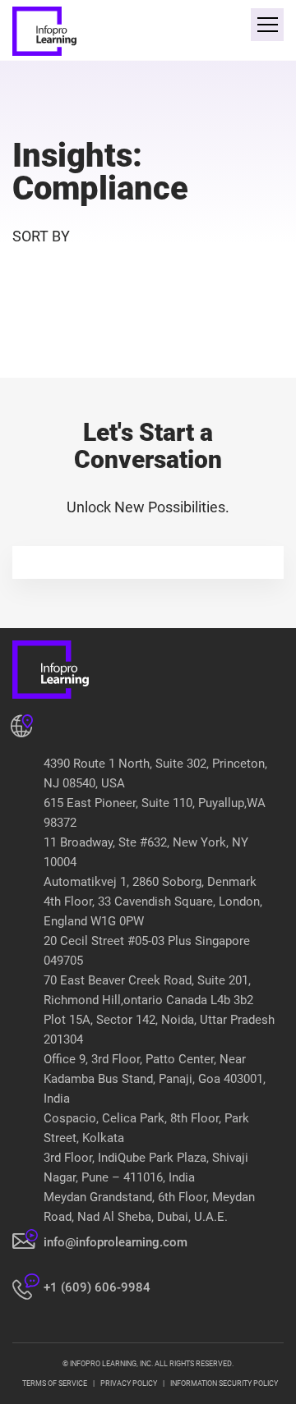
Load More (148, 339)
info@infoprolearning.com (115, 1242)
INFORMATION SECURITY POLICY (224, 1383)
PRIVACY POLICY (128, 1383)
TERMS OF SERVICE (54, 1383)
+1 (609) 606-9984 (97, 1287)
